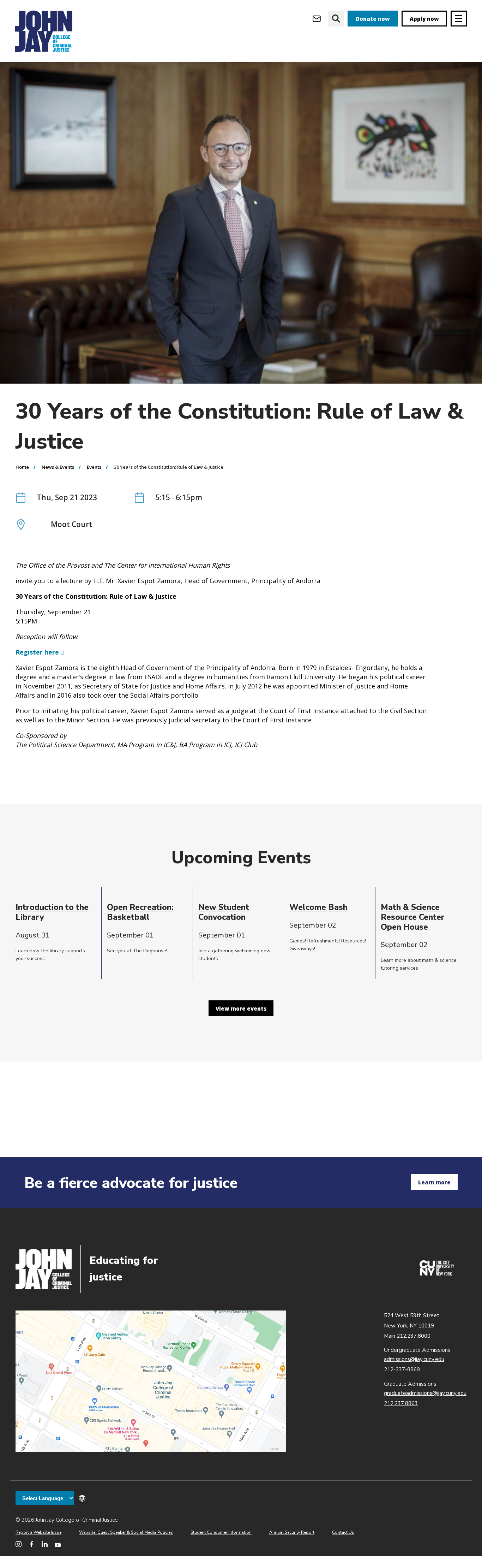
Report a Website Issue (38, 1532)
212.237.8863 (401, 1403)
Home (22, 467)
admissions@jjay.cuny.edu (414, 1359)
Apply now (424, 18)
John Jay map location (151, 1381)
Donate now (373, 18)
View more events (241, 1008)
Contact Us (343, 1532)
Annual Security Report (291, 1532)
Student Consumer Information (221, 1532)
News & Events (58, 467)
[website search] (336, 18)
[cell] (56, 912)
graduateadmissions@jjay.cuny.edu (425, 1393)
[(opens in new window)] (437, 1274)
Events (94, 467)
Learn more (434, 1182)
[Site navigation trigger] (459, 18)
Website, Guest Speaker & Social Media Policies (126, 1532)
